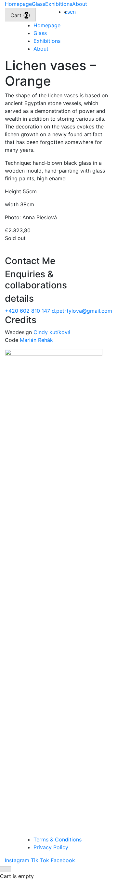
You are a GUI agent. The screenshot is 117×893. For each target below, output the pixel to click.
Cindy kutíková (52, 332)
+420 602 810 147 (28, 311)
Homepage (18, 4)
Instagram (18, 860)
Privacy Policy (50, 847)
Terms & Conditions (57, 839)
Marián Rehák (36, 340)
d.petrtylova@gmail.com (82, 311)
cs (67, 11)
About (79, 4)
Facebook (63, 860)
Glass (38, 4)
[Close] (5, 869)
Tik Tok (41, 860)
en (73, 11)
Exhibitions (58, 4)
